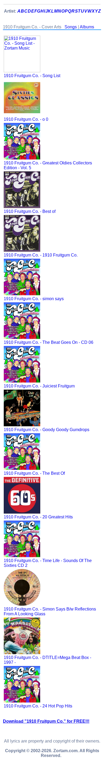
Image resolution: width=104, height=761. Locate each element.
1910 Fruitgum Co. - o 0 (26, 119)
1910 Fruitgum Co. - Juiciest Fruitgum (39, 386)
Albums (87, 27)
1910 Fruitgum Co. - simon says (34, 298)
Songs (71, 27)
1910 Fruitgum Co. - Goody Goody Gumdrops (46, 429)
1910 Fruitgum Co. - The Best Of (34, 473)
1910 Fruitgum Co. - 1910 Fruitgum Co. (41, 255)
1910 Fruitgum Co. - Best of (29, 211)
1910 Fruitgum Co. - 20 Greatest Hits (38, 517)
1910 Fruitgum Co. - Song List (32, 75)
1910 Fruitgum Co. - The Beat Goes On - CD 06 (48, 342)
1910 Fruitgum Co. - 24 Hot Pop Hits (38, 706)
